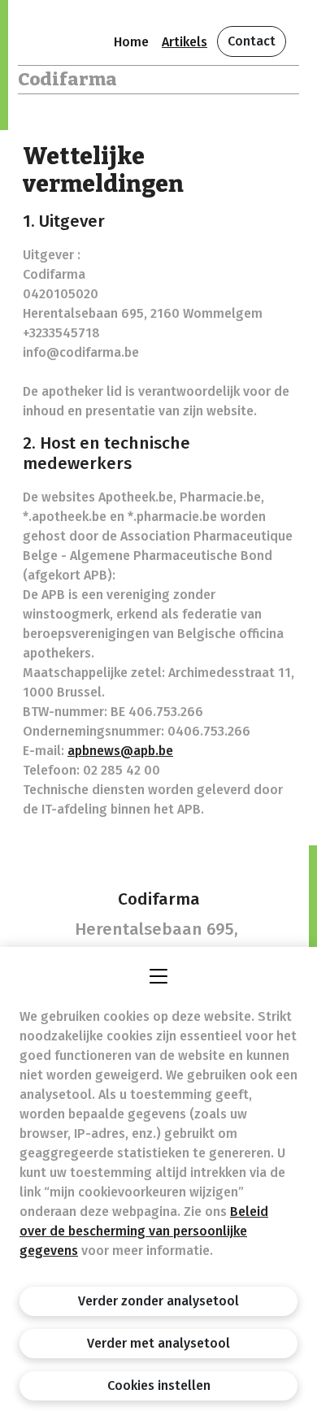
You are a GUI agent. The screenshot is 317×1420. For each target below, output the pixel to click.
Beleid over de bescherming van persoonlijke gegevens (144, 1231)
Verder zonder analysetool (158, 1301)
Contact (252, 41)
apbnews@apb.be (120, 750)
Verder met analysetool (158, 1343)
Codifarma (67, 79)
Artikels (184, 42)
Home (131, 42)
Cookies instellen (159, 1385)
